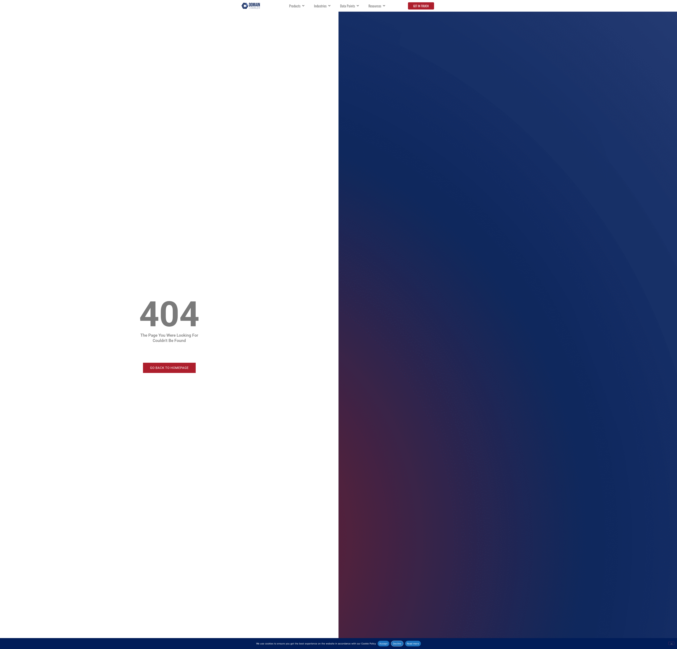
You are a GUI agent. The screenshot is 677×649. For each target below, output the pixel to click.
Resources (374, 5)
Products (294, 5)
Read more (413, 643)
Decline (397, 643)
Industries (320, 5)
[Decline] (671, 643)
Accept (383, 643)
